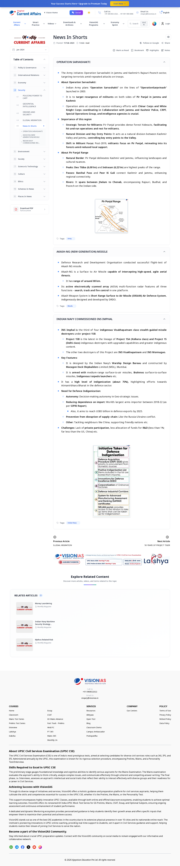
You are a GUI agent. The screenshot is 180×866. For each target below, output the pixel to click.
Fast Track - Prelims (55, 723)
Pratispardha (91, 736)
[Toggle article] (164, 62)
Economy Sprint (115, 23)
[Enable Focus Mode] (168, 37)
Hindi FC (50, 727)
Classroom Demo (94, 727)
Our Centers (132, 710)
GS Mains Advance (55, 719)
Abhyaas (90, 715)
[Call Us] (99, 12)
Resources (90, 710)
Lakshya (12, 731)
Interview (13, 727)
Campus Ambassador (95, 731)
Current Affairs (16, 23)
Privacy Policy (165, 715)
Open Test (90, 719)
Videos (51, 23)
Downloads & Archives (69, 23)
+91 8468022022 (90, 691)
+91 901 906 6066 (126, 14)
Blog (88, 723)
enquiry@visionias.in (89, 698)
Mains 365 (51, 736)
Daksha (12, 736)
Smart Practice (35, 23)
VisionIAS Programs (93, 23)
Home (11, 710)
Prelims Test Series (17, 723)
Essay (49, 710)
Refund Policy (165, 719)
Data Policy (164, 723)
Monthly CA (52, 740)
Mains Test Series (16, 719)
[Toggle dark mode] (89, 13)
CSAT (49, 715)
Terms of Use (165, 710)
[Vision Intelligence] (154, 23)
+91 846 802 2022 (111, 14)
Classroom (13, 715)
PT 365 (50, 731)
